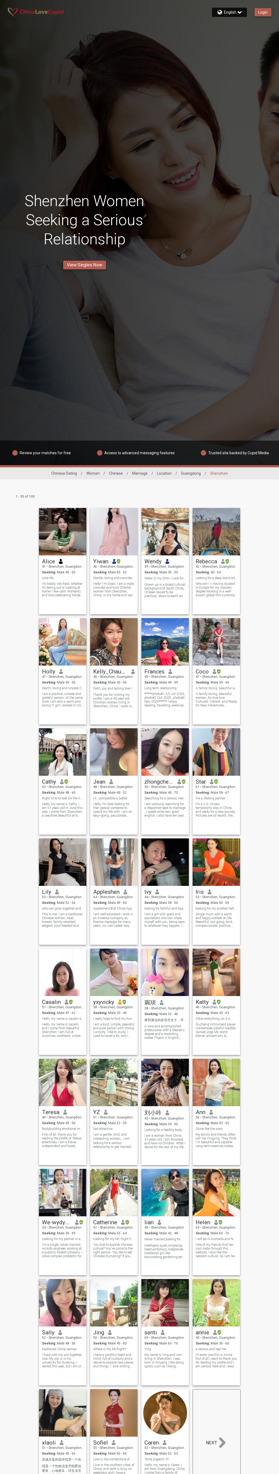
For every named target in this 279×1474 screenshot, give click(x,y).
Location (164, 473)
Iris (200, 892)
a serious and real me (211, 1349)
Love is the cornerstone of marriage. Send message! (114, 1459)
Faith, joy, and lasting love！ (113, 688)
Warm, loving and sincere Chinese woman (63, 688)
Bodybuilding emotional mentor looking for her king (63, 1129)
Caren (151, 1442)
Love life (48, 578)
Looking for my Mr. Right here (114, 1239)
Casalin (51, 1002)
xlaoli (49, 1442)
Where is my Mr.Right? (109, 1349)
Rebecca (206, 561)
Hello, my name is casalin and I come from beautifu (63, 1019)
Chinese (116, 473)
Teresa (50, 1112)
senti (150, 1332)
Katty (202, 1002)
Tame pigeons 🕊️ (156, 1459)
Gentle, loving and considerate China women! (114, 578)
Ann (200, 1112)
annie (202, 1332)
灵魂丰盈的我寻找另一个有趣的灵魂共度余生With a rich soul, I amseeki (63, 1459)
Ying (147, 1349)
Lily (46, 892)
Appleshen (106, 892)
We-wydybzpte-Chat (56, 1222)
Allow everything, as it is (213, 1019)
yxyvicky (103, 1002)
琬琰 (150, 1002)
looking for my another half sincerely (216, 908)
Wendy (153, 561)
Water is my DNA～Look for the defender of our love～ (165, 578)
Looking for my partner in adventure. (63, 1239)
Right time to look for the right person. (63, 798)
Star (201, 781)
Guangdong (191, 473)
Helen (203, 1222)
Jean (99, 781)
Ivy (147, 892)
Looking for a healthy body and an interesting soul (165, 1130)
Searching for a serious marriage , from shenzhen (165, 798)
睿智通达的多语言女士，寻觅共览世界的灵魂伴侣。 (165, 1020)
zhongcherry (159, 781)
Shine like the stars (209, 1129)
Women (93, 473)
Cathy (49, 781)
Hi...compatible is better (110, 798)
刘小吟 (153, 1112)
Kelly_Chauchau (110, 671)
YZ (96, 1112)
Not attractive (103, 1129)
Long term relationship (160, 688)
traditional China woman (59, 1349)
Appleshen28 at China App (112, 908)
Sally (48, 1332)
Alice (48, 561)
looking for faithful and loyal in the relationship (165, 908)
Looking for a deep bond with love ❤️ (216, 578)
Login (263, 12)
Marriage (140, 473)
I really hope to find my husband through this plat (114, 1019)
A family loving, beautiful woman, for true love (216, 688)
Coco (202, 671)
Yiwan (100, 561)
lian (149, 1222)
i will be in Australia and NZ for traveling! (216, 1239)
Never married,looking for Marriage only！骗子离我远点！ (165, 1239)
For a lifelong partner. (211, 798)
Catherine (105, 1222)
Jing (98, 1332)
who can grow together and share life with (63, 908)
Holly (48, 671)
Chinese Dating (64, 473)
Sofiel (100, 1442)
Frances (154, 671)
